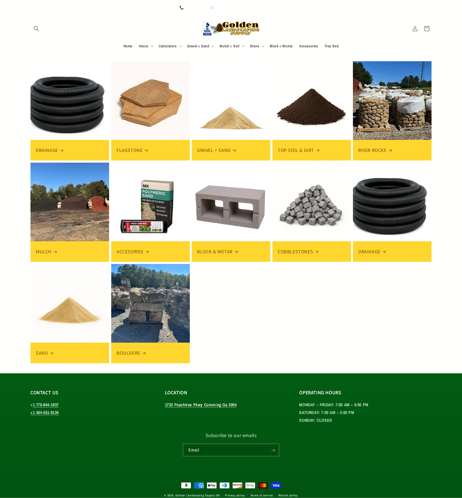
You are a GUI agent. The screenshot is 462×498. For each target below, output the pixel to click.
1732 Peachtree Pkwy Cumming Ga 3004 (201, 405)
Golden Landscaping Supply (195, 495)
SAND (42, 353)
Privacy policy (235, 495)
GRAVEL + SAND (214, 150)
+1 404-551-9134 (44, 413)
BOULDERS (128, 353)
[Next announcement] (430, 8)
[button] (36, 29)
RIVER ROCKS (372, 150)
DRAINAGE (47, 150)
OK (218, 495)
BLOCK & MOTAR (215, 251)
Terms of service (261, 495)
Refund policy (288, 495)
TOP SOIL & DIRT (296, 150)
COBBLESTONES (295, 251)
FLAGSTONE (130, 150)
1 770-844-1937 (46, 405)
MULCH (44, 251)
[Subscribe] (273, 450)
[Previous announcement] (32, 8)
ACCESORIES (130, 251)
